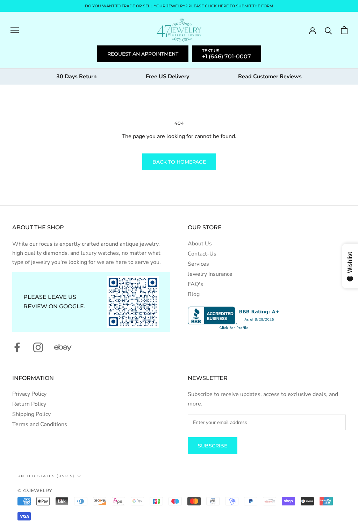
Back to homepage (179, 162)
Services (198, 264)
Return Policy (29, 404)
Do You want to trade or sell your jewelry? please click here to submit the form (179, 5)
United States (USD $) (45, 476)
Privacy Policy (29, 394)
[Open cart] (344, 30)
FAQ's (195, 284)
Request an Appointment (142, 54)
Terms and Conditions (39, 424)
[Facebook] (17, 347)
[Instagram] (38, 347)
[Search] (328, 30)
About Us (200, 243)
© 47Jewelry (34, 490)
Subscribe (212, 446)
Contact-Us (202, 254)
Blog (194, 294)
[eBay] (63, 347)
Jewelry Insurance (210, 274)
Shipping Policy (31, 414)
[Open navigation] (14, 30)
